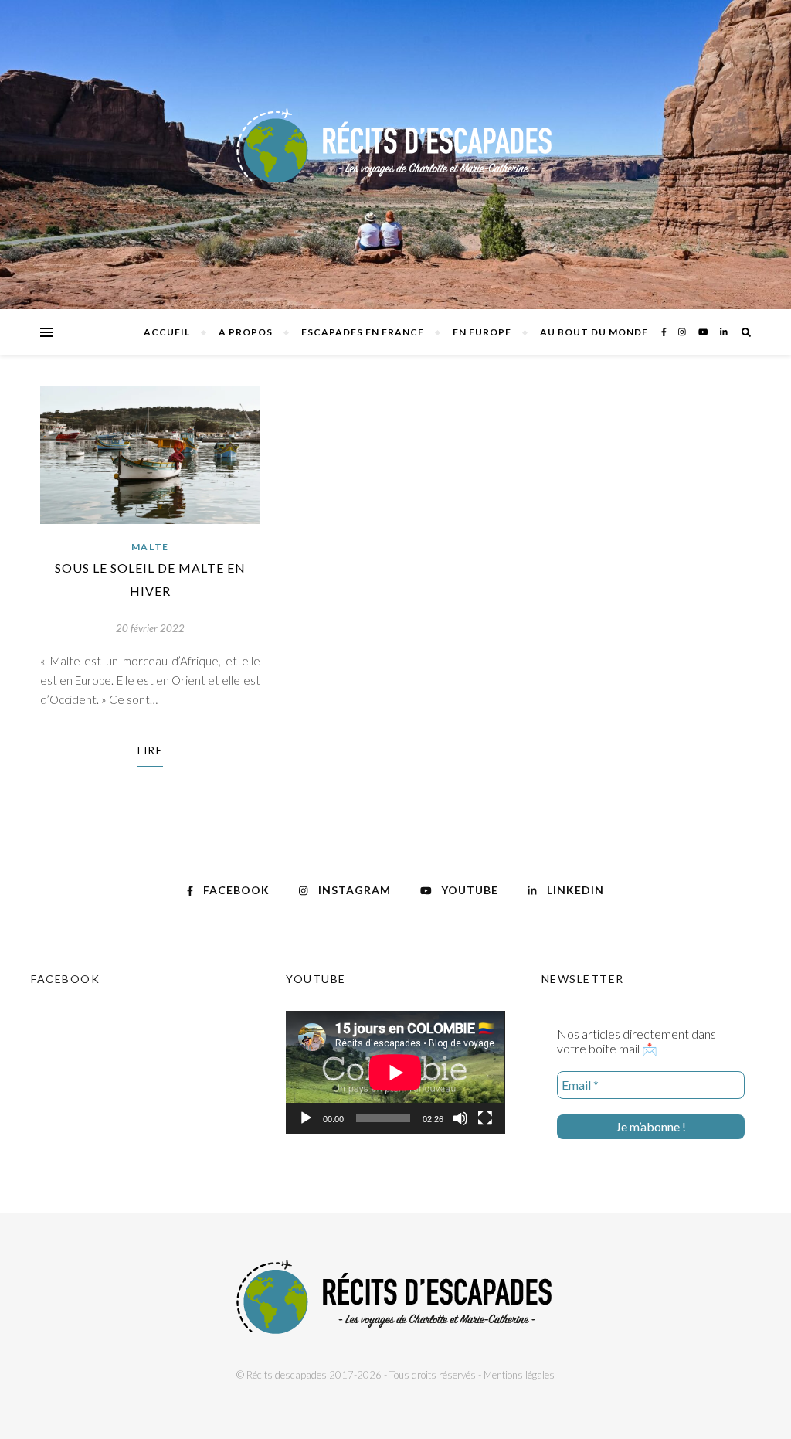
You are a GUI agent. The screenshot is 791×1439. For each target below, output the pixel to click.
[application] (395, 1072)
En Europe (482, 332)
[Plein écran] (485, 1118)
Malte (150, 547)
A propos (246, 332)
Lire (150, 750)
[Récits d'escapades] (395, 154)
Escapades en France (362, 332)
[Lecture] (306, 1118)
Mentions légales (519, 1375)
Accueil (167, 332)
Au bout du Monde (594, 332)
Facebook (65, 978)
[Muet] (460, 1118)
